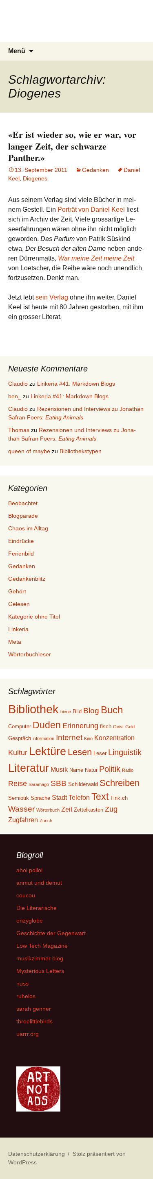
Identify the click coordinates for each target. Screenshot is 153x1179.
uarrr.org (27, 1034)
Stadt (59, 797)
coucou (25, 895)
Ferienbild (21, 553)
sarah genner (33, 1008)
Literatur (28, 768)
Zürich (46, 820)
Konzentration (114, 737)
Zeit (66, 809)
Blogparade (23, 515)
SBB (59, 783)
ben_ (14, 396)
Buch (112, 709)
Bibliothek (33, 709)
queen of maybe (29, 451)
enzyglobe (29, 920)
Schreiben (120, 783)
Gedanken (95, 170)
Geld (130, 726)
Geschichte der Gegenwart (51, 933)
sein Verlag (51, 297)
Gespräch (19, 738)
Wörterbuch (48, 810)
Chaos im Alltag (28, 528)
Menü (16, 51)
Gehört (17, 591)
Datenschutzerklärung (36, 1154)
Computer (19, 726)
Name (76, 770)
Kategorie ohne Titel (34, 616)
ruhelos (25, 996)
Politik (109, 768)
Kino (88, 738)
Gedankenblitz (26, 578)
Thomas (18, 430)
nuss (22, 983)
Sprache (40, 798)
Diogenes (35, 178)
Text (100, 796)
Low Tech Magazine (42, 945)
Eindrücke (21, 541)
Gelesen (19, 604)
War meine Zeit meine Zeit (96, 258)
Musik (59, 769)
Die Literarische (36, 908)
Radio (127, 770)
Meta (14, 641)
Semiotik (18, 798)
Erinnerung (80, 726)
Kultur (17, 753)
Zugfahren (23, 819)
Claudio (18, 383)
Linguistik (125, 752)
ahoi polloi (29, 870)
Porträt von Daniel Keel (91, 209)
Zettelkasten (88, 810)
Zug (111, 809)
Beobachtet (23, 503)
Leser (99, 753)
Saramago (39, 784)
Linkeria (18, 629)
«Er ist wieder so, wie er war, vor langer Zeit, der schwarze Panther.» (72, 146)
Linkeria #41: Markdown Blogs (76, 383)
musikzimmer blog (39, 958)
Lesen (80, 752)
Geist (118, 726)
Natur (91, 770)
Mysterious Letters (40, 971)
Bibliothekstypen (81, 451)
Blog (91, 710)
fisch (105, 726)
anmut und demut (39, 882)
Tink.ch (119, 798)
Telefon (79, 797)
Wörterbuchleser (29, 654)
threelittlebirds (34, 1021)
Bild (77, 711)
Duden (47, 725)
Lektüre (47, 751)
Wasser (21, 809)
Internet (69, 737)
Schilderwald (83, 784)
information (43, 738)
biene (65, 711)
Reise (17, 783)
